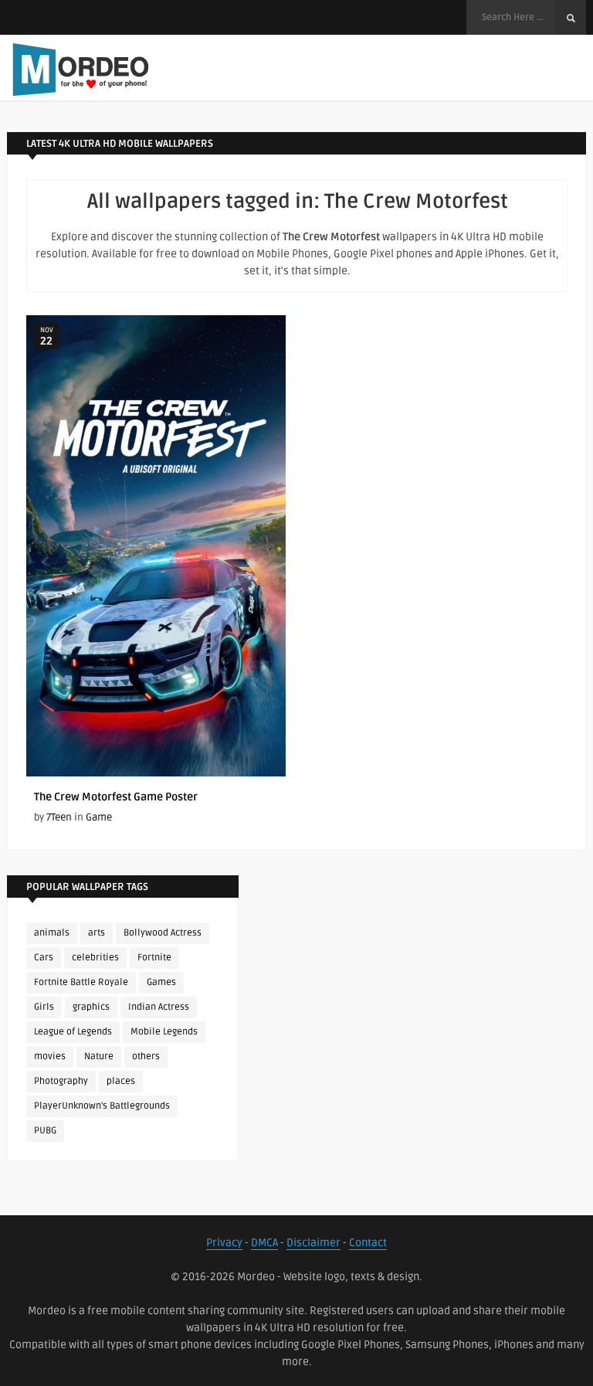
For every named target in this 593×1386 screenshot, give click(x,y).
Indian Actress (158, 1007)
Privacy (224, 1242)
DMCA (264, 1242)
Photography (61, 1081)
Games (161, 982)
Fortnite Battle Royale (81, 982)
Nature (99, 1056)
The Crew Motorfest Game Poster (116, 796)
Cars (43, 957)
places (121, 1081)
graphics (91, 1007)
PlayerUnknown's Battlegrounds (102, 1106)
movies (50, 1056)
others (146, 1056)
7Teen (59, 817)
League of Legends (73, 1032)
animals (51, 933)
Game (99, 817)
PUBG (45, 1130)
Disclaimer (313, 1242)
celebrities (95, 957)
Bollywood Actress (163, 933)
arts (96, 933)
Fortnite (154, 957)
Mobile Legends (164, 1032)
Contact (368, 1242)
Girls (44, 1007)
